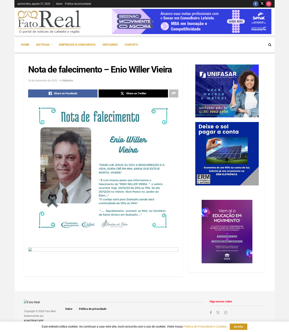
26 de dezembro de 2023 (42, 80)
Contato (131, 44)
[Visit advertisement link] (103, 256)
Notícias (43, 44)
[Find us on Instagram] (268, 4)
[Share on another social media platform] (173, 93)
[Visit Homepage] (49, 21)
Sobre (59, 3)
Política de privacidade (78, 3)
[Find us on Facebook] (255, 4)
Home (25, 44)
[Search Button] (269, 44)
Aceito (238, 326)
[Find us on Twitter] (262, 4)
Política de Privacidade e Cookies (204, 326)
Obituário (110, 44)
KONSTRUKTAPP (33, 320)
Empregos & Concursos (77, 44)
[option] (191, 21)
